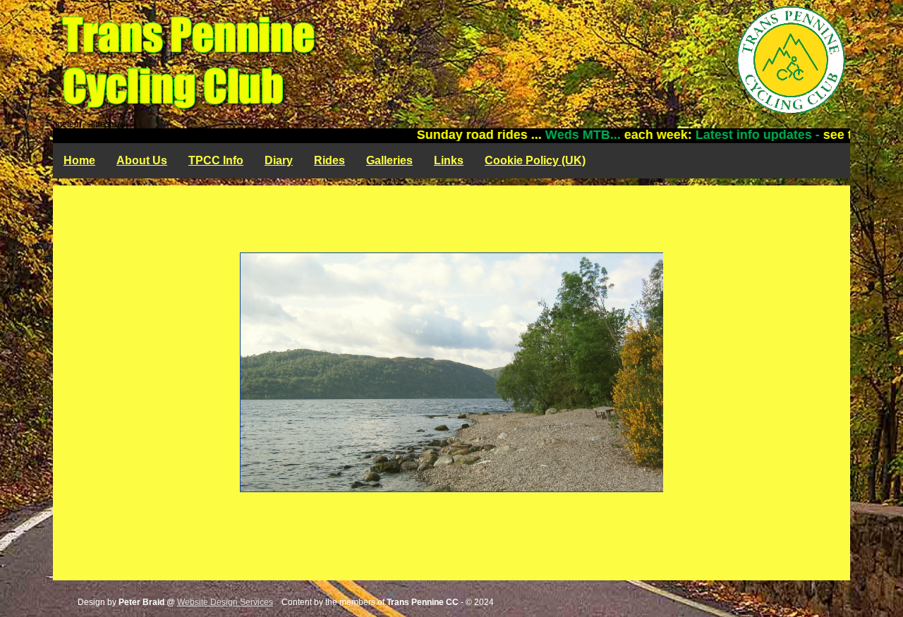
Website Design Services (225, 602)
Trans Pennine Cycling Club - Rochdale (451, 60)
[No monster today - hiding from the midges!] (451, 372)
